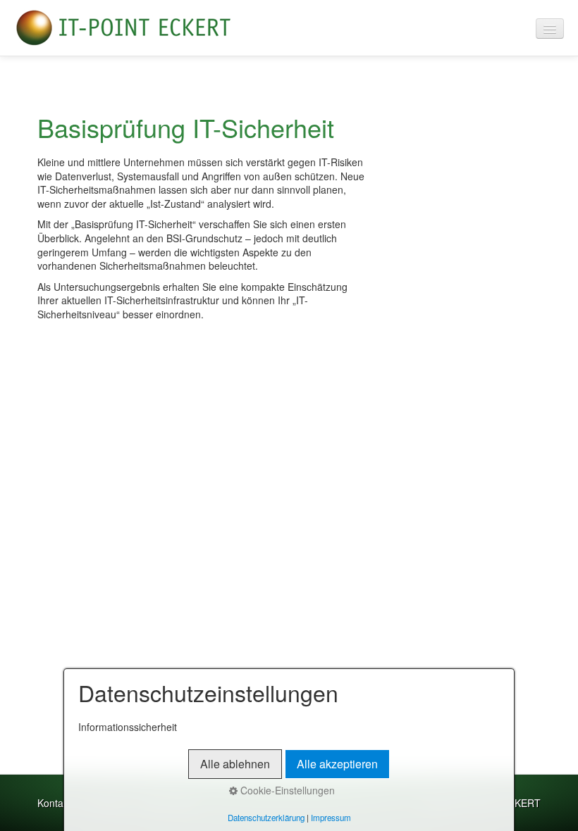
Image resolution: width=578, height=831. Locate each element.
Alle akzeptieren (337, 764)
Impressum (331, 817)
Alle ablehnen (235, 764)
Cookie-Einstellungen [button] (286, 790)
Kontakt (54, 803)
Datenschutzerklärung (266, 817)
